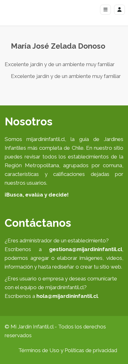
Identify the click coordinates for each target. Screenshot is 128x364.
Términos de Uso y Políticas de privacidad (67, 350)
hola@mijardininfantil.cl (67, 296)
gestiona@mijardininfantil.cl (85, 249)
